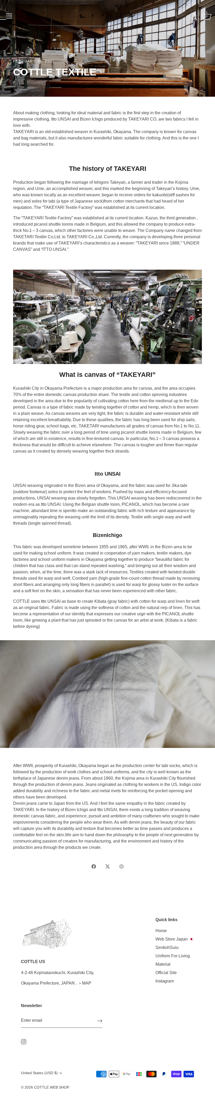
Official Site (166, 972)
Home (161, 930)
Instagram (164, 981)
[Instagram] (23, 1041)
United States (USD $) (39, 1073)
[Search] (193, 17)
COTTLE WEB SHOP (51, 1087)
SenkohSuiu (167, 947)
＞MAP (84, 983)
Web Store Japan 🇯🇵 (174, 939)
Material (162, 964)
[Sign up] (99, 1021)
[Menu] (9, 16)
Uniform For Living (172, 956)
